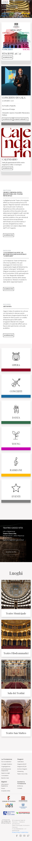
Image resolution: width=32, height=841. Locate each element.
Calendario (20, 761)
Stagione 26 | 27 (21, 764)
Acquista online (5, 790)
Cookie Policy (24, 832)
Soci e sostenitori (6, 761)
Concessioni (4, 775)
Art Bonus (7, 306)
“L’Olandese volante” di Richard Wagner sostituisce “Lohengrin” (14, 254)
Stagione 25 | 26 (21, 766)
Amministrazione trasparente (6, 769)
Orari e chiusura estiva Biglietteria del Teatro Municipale (13, 194)
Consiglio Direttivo (6, 764)
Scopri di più (7, 57)
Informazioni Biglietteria (4, 785)
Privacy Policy (16, 832)
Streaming (20, 771)
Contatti (19, 788)
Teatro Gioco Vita (22, 774)
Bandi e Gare (5, 778)
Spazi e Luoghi (5, 773)
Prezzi (3, 788)
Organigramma (5, 766)
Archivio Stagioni (22, 769)
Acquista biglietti (20, 119)
